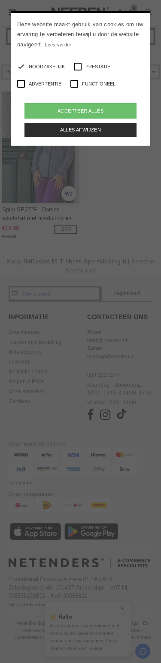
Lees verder (58, 44)
